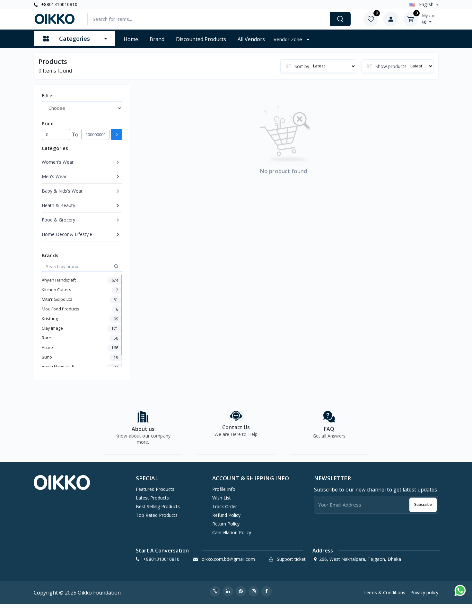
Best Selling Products (158, 506)
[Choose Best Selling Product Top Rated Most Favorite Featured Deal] (82, 108)
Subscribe (423, 504)
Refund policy (226, 515)
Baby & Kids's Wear (62, 191)
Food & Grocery (58, 220)
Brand (157, 39)
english (426, 4)
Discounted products (201, 39)
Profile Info (223, 489)
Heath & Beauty (58, 205)
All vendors (251, 39)
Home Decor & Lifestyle (67, 234)
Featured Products (155, 489)
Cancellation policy (231, 532)
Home (131, 39)
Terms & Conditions (384, 592)
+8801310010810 (58, 4)
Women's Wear (58, 162)
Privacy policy (424, 592)
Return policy (226, 524)
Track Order (224, 506)
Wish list (221, 498)
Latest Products (152, 498)
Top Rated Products (157, 515)
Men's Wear (54, 176)
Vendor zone (288, 39)
